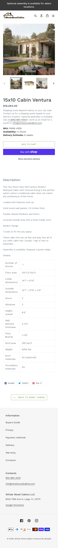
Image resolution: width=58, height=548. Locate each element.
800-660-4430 (13, 478)
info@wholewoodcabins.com (27, 123)
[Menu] (53, 15)
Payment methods (16, 437)
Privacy (9, 430)
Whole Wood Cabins (24, 539)
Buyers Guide (13, 422)
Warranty (11, 452)
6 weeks (28, 135)
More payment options (29, 159)
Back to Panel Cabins (31, 397)
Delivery (10, 445)
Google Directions (15, 505)
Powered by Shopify (42, 539)
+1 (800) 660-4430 (17, 119)
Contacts (11, 460)
